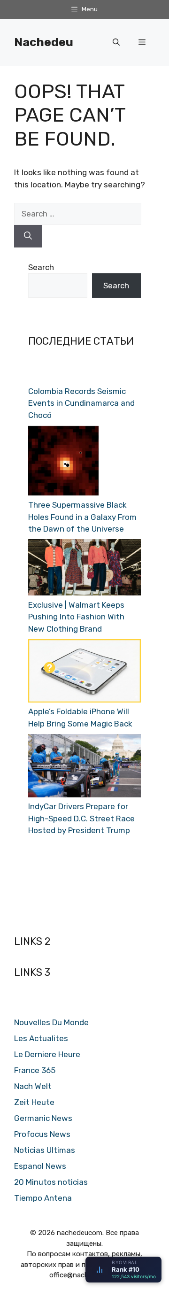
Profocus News (42, 1134)
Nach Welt (33, 1086)
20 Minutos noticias (51, 1182)
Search (41, 267)
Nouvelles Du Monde (51, 1022)
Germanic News (43, 1118)
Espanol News (40, 1166)
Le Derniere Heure (47, 1054)
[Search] (28, 236)
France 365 (34, 1070)
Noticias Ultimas (44, 1150)
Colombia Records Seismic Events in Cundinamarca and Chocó (81, 403)
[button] (116, 42)
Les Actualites (41, 1038)
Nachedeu (43, 42)
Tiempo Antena (43, 1198)
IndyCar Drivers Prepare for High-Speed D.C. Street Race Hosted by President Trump (81, 818)
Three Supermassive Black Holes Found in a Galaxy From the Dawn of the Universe (82, 516)
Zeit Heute (34, 1102)
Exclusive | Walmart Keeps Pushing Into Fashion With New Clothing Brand (76, 616)
